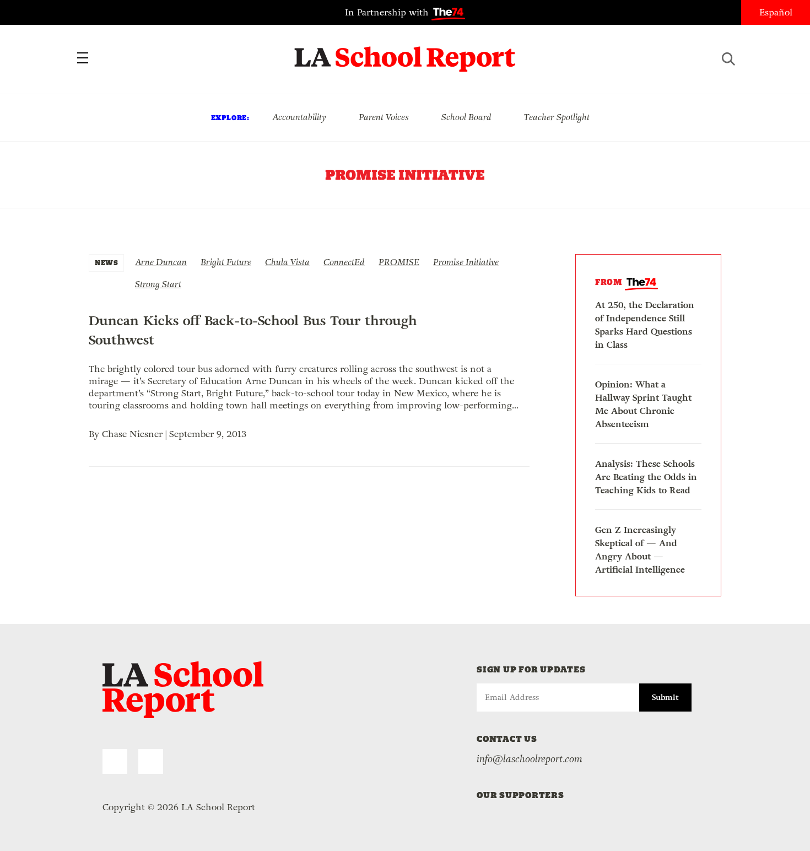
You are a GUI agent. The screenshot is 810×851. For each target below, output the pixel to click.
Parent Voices (384, 117)
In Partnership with (388, 12)
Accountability (299, 117)
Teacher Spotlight (557, 117)
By (95, 434)
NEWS (106, 262)
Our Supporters (520, 795)
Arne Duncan (161, 262)
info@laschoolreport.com (529, 759)
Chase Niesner (132, 434)
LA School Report (405, 52)
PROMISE (399, 262)
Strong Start (158, 284)
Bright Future (226, 262)
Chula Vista (287, 262)
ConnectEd (344, 262)
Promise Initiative (466, 262)
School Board (466, 117)
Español (775, 12)
